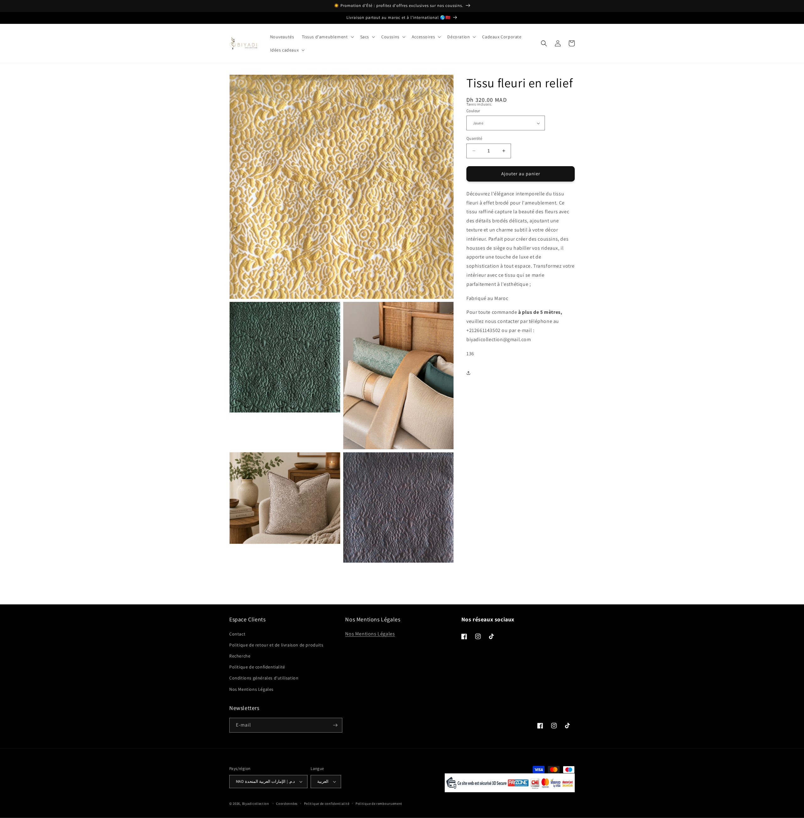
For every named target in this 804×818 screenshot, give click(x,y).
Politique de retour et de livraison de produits (276, 645)
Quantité (474, 138)
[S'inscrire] (335, 725)
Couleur (473, 110)
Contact (237, 634)
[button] (327, 36)
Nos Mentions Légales (251, 689)
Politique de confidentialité (257, 667)
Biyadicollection (255, 803)
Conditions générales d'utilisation (263, 678)
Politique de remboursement (379, 803)
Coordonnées (287, 803)
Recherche (239, 656)
